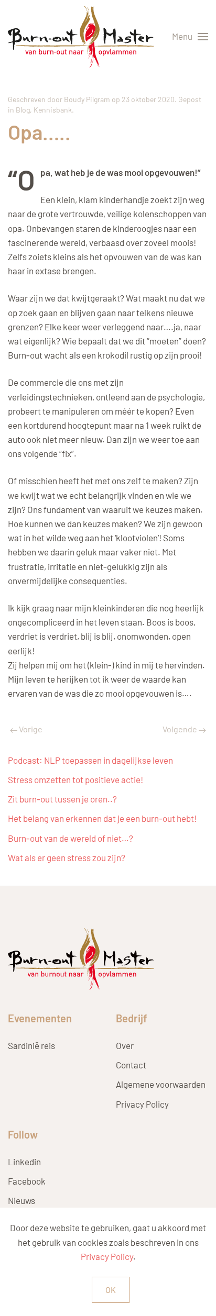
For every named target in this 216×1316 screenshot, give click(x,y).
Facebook (27, 1181)
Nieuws (21, 1200)
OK (110, 1290)
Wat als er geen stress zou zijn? (66, 857)
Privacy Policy (142, 1104)
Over (125, 1045)
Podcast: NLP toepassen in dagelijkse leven (90, 760)
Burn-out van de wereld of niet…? (70, 838)
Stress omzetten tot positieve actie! (75, 779)
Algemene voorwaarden (161, 1084)
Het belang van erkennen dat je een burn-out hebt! (102, 818)
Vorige (29, 729)
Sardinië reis (31, 1045)
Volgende (181, 729)
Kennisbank (53, 109)
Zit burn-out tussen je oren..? (62, 799)
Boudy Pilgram (87, 99)
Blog (23, 109)
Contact (131, 1065)
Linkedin (24, 1161)
